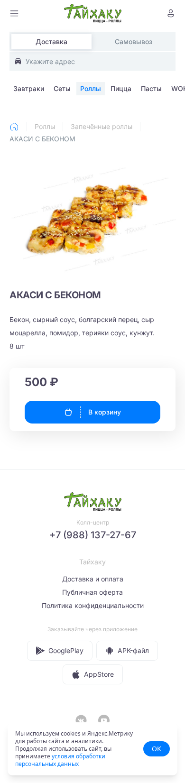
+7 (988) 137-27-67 (92, 535)
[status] (92, 748)
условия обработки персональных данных (60, 760)
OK (156, 748)
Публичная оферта (92, 592)
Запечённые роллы (101, 126)
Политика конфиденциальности (93, 605)
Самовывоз (133, 41)
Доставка (51, 41)
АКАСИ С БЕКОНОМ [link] (42, 139)
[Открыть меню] (14, 13)
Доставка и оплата (92, 579)
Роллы (45, 126)
